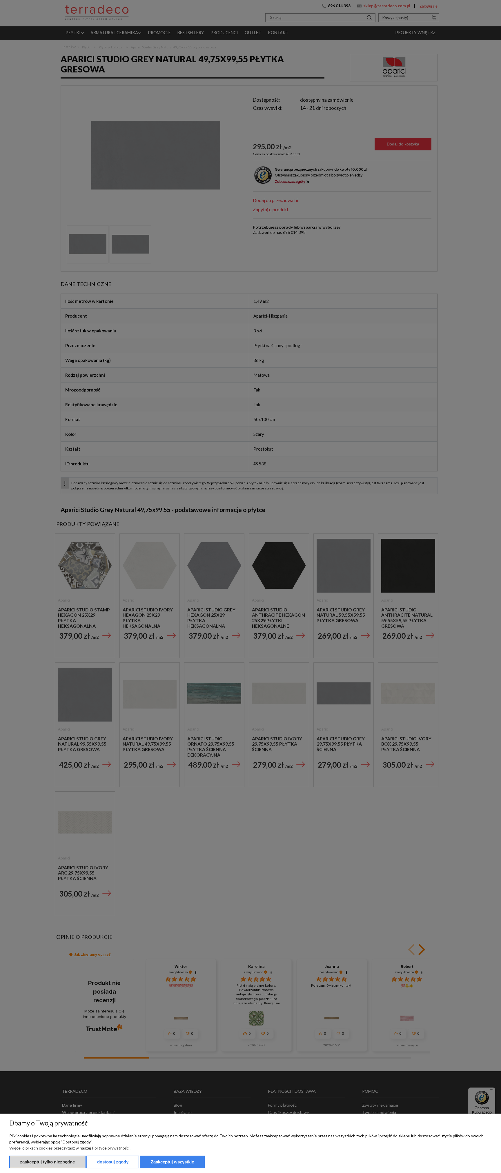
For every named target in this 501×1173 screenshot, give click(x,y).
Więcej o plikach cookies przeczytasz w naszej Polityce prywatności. (69, 1147)
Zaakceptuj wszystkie (172, 1161)
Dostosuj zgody (112, 1161)
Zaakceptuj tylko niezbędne (47, 1161)
